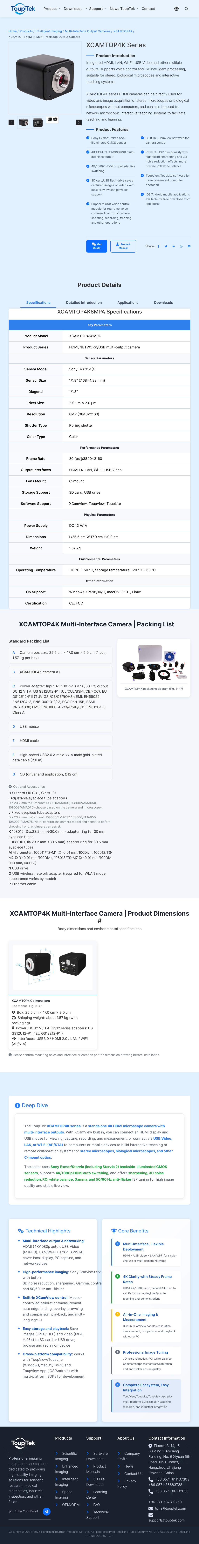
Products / (27, 31)
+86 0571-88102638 (172, 1491)
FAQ (96, 1505)
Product (50, 9)
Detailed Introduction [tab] (84, 302)
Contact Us (133, 1474)
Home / (14, 31)
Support (96, 9)
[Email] (10, 1512)
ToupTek (127, 9)
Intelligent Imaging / (50, 31)
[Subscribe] (47, 1511)
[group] (23, 122)
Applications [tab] (128, 302)
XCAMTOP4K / (123, 31)
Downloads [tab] (163, 302)
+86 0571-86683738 (165, 1485)
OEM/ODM (71, 1505)
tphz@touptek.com (170, 1508)
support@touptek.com (166, 1520)
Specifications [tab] (38, 302)
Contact (148, 9)
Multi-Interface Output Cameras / (88, 31)
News (114, 9)
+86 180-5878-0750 (165, 1502)
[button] (11, 122)
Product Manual (124, 246)
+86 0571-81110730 (171, 1479)
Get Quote (97, 246)
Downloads (73, 9)
